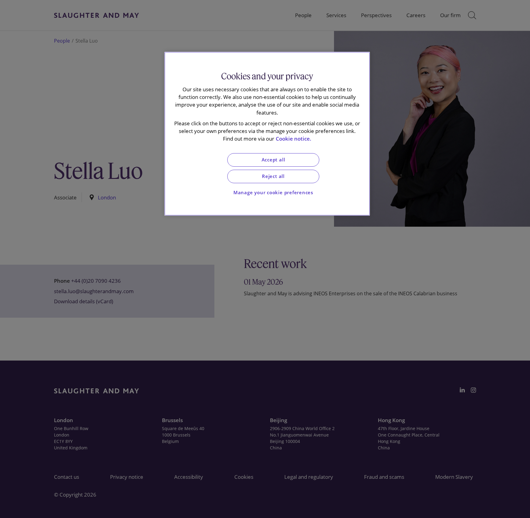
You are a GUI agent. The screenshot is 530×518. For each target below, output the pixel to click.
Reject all (273, 176)
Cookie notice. (293, 138)
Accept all (273, 160)
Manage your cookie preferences (273, 192)
